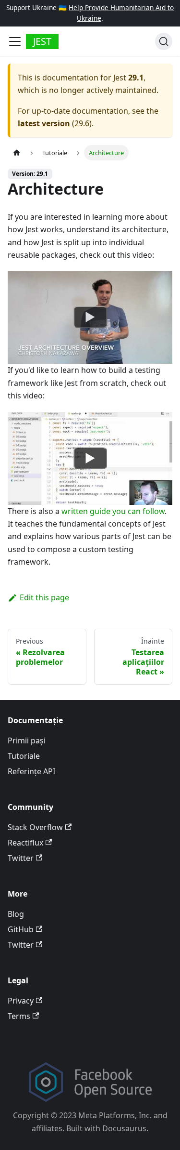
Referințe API (31, 771)
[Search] (163, 41)
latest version (44, 123)
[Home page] (17, 152)
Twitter (21, 858)
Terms (19, 1016)
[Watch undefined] (90, 317)
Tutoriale (24, 756)
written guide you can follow (113, 511)
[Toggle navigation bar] (15, 41)
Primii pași (27, 740)
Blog (16, 914)
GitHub (21, 929)
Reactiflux (25, 842)
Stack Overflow (35, 827)
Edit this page (44, 597)
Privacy (21, 1000)
